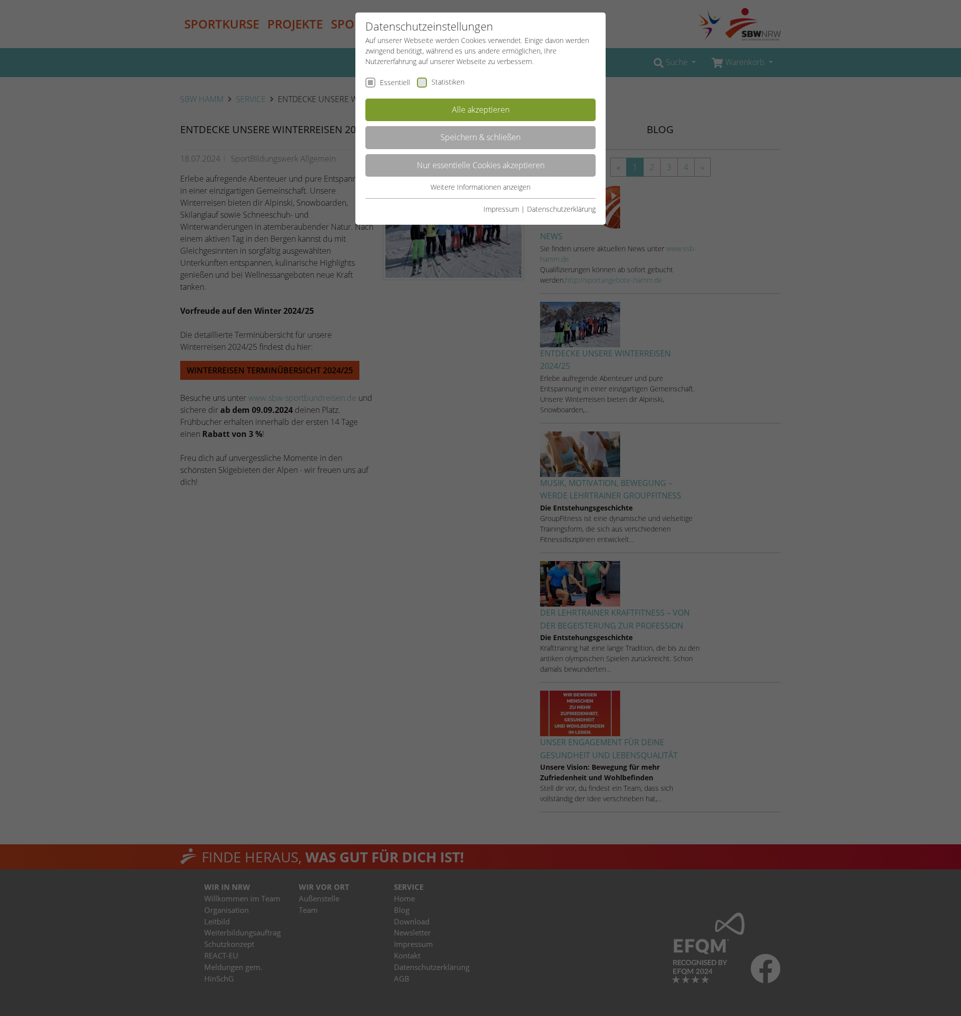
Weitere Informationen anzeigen (480, 187)
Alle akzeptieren (481, 109)
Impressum (501, 209)
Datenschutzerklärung (561, 209)
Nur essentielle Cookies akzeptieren (481, 165)
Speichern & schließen (480, 137)
